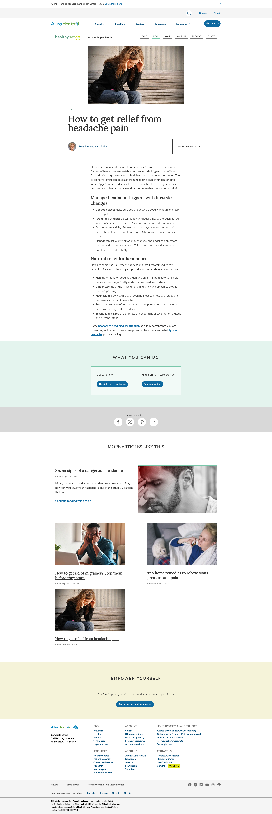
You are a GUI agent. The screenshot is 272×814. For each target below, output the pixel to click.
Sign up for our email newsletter (135, 704)
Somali (115, 793)
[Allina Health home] (65, 24)
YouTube (207, 784)
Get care (210, 23)
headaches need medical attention (119, 326)
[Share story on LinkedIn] (154, 422)
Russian (103, 793)
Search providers (152, 384)
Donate (203, 13)
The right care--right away (112, 384)
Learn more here (113, 3)
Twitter (195, 785)
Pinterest (219, 785)
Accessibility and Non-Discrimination (105, 784)
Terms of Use (72, 784)
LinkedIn (201, 784)
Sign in (217, 13)
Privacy (54, 784)
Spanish (128, 793)
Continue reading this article (73, 501)
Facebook (190, 785)
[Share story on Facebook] (118, 422)
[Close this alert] (220, 3)
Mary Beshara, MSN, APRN (93, 146)
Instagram (213, 784)
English (91, 793)
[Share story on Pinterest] (142, 422)
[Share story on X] (130, 422)
